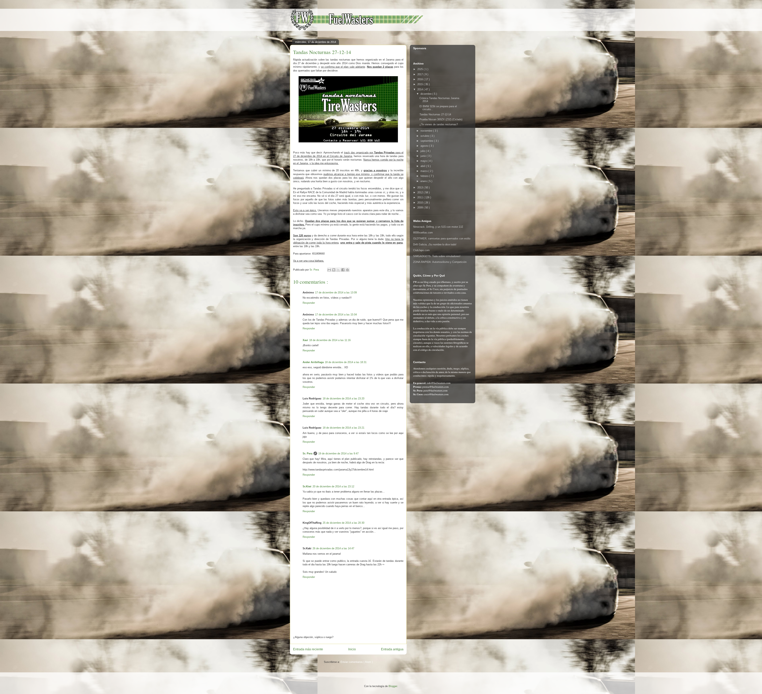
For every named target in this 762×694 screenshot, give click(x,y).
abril (423, 166)
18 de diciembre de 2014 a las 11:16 (330, 340)
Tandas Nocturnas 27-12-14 (435, 114)
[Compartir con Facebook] (343, 270)
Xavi (305, 340)
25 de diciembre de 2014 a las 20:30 (343, 522)
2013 (420, 187)
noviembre (426, 130)
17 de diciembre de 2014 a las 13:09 (336, 292)
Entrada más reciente (308, 649)
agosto (424, 145)
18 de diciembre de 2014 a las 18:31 (346, 362)
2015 (420, 84)
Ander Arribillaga (313, 362)
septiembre (427, 140)
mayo (424, 160)
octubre (425, 135)
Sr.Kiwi (307, 486)
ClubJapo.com (421, 250)
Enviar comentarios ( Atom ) (357, 661)
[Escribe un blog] (334, 270)
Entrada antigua (392, 649)
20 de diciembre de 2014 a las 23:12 (333, 486)
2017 (420, 74)
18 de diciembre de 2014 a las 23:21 (343, 427)
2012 (420, 192)
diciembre (426, 93)
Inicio (352, 649)
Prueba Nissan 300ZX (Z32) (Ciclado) (440, 119)
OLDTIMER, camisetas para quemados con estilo (441, 238)
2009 (420, 207)
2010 (420, 202)
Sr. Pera (307, 453)
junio (423, 155)
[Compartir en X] (338, 270)
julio (423, 150)
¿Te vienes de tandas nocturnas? (438, 124)
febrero (424, 175)
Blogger (393, 686)
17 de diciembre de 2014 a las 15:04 (336, 314)
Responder (309, 302)
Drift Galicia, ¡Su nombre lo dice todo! (434, 244)
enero (424, 181)
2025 (420, 69)
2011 (420, 197)
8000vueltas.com (423, 232)
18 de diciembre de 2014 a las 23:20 (343, 398)
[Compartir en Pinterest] (347, 270)
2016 (420, 79)
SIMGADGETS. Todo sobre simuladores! (436, 256)
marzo (424, 171)
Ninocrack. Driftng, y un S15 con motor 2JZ (438, 226)
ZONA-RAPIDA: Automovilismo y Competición (440, 261)
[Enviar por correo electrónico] (329, 270)
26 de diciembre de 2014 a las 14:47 (333, 548)
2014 (420, 89)
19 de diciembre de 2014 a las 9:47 (338, 453)
